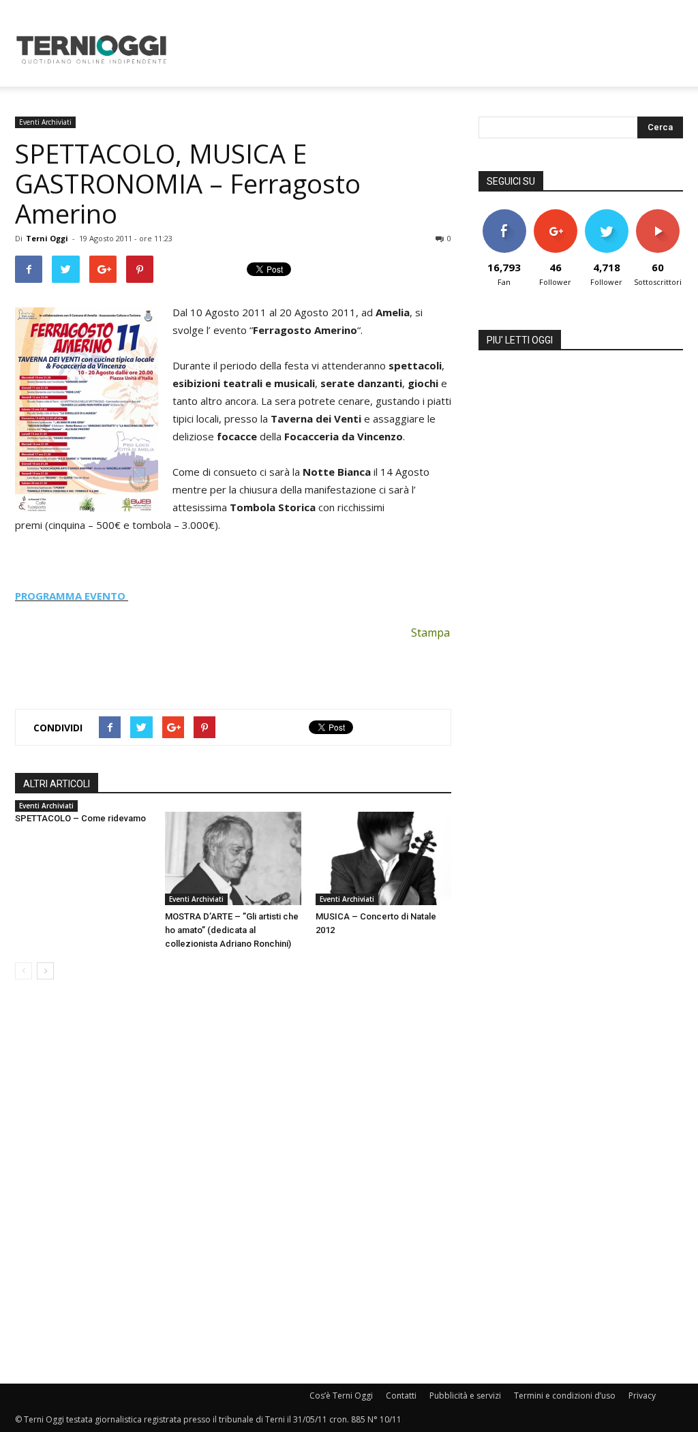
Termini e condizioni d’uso (565, 1395)
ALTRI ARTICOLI (56, 783)
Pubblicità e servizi (465, 1395)
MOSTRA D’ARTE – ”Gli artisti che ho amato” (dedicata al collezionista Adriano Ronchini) (232, 930)
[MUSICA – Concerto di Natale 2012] (383, 858)
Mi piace (504, 214)
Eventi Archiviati (45, 122)
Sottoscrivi (658, 214)
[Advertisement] (434, 49)
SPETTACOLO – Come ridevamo (80, 818)
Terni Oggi (47, 238)
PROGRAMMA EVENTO (71, 596)
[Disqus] (233, 1182)
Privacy (642, 1395)
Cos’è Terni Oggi (341, 1395)
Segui (555, 214)
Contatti (401, 1395)
